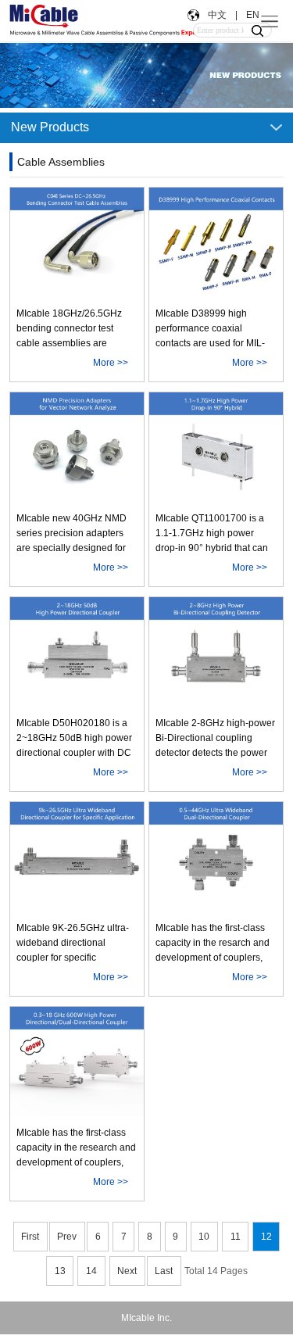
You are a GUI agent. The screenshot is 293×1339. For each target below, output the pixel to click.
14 (91, 1271)
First (30, 1236)
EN (251, 14)
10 (203, 1236)
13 (60, 1271)
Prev (67, 1236)
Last (164, 1271)
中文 (217, 14)
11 (235, 1236)
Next (127, 1271)
